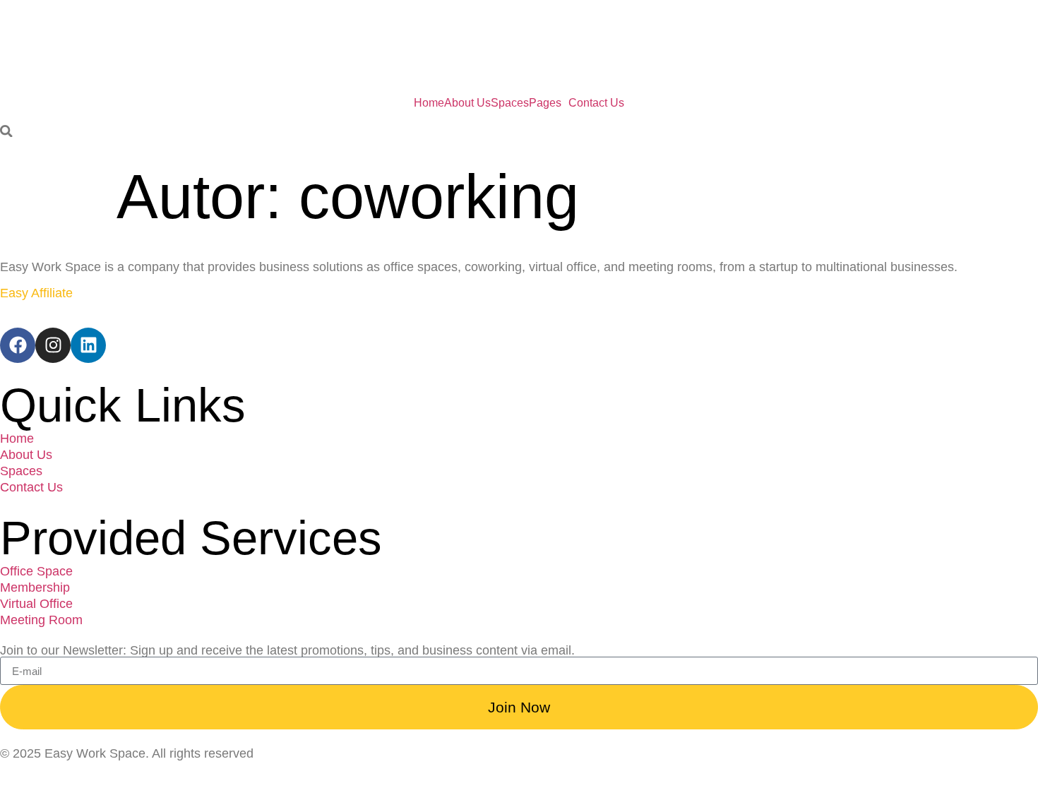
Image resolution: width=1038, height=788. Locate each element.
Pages (545, 103)
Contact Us (596, 103)
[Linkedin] (88, 345)
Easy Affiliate (36, 293)
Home (429, 103)
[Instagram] (53, 345)
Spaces (510, 103)
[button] (548, 103)
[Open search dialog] (6, 132)
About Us (467, 103)
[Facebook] (17, 345)
